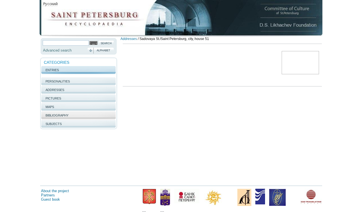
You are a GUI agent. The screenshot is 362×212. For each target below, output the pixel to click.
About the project (55, 191)
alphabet (103, 50)
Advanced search (57, 50)
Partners (48, 195)
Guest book (50, 199)
